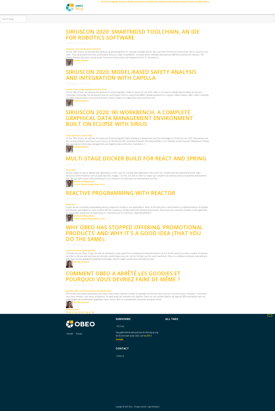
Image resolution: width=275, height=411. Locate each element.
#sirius (104, 1)
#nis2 (184, 356)
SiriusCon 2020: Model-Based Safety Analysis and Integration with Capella (131, 74)
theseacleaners (104, 290)
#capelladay (177, 349)
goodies (92, 250)
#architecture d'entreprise (191, 392)
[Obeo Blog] (74, 4)
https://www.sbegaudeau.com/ (89, 184)
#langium (197, 346)
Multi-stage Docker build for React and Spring (136, 158)
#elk (191, 352)
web (74, 170)
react (68, 170)
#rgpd (203, 333)
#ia (185, 349)
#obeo (179, 385)
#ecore (181, 323)
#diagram (170, 372)
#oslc (193, 339)
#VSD (167, 346)
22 (75, 312)
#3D (191, 346)
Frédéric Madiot (81, 60)
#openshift (183, 346)
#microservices (200, 343)
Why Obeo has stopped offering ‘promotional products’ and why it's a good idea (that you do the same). (134, 233)
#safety (169, 379)
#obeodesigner (201, 379)
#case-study (194, 1)
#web (199, 395)
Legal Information (153, 406)
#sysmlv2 (184, 395)
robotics (70, 49)
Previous (70, 309)
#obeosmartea (135, 1)
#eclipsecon (198, 385)
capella (88, 89)
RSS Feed (120, 326)
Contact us (120, 355)
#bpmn (200, 349)
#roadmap (170, 385)
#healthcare (183, 352)
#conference (184, 382)
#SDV (167, 323)
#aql (205, 346)
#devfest (186, 375)
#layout (185, 362)
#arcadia (169, 365)
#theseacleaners (173, 375)
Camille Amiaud (81, 261)
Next (77, 309)
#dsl (195, 326)
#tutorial (201, 336)
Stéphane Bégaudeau (84, 181)
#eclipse (169, 388)
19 (67, 312)
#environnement (173, 362)
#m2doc (188, 326)
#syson (123, 1)
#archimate (151, 1)
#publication (197, 375)
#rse (194, 323)
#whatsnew (165, 1)
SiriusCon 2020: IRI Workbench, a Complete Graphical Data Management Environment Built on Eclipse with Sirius (129, 118)
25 (84, 312)
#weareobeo (179, 1)
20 (70, 312)
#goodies (178, 365)
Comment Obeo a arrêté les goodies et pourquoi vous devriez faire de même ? (123, 276)
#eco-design (194, 356)
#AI (205, 369)
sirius (89, 49)
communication (74, 250)
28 (93, 312)
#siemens (194, 359)
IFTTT (148, 335)
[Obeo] (80, 323)
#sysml (188, 323)
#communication (173, 369)
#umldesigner (185, 343)
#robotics (186, 369)
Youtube (79, 333)
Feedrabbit (119, 339)
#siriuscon (187, 385)
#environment (172, 343)
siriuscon (96, 49)
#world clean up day (180, 339)
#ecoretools (171, 382)
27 (90, 312)
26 (87, 312)
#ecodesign (195, 362)
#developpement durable (177, 359)
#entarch (191, 349)
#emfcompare (190, 365)
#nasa (181, 330)
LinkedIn (70, 333)
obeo (84, 250)
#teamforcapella (173, 356)
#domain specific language (178, 333)
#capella (113, 1)
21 (73, 312)
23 (78, 312)
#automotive (171, 330)
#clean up (192, 336)
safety (69, 89)
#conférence (171, 336)
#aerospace (197, 369)
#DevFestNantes (193, 330)
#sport (174, 346)
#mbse (205, 1)
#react (176, 379)
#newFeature (186, 379)
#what (174, 323)
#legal (168, 349)
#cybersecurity (197, 382)
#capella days (181, 372)
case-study (80, 49)
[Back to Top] (270, 315)
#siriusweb (170, 398)
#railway (195, 333)
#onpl (181, 326)
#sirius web (170, 352)
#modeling (193, 372)
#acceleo (182, 336)
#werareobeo (171, 326)
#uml (167, 339)
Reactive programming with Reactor (120, 192)
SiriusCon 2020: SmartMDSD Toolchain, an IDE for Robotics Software (133, 34)
